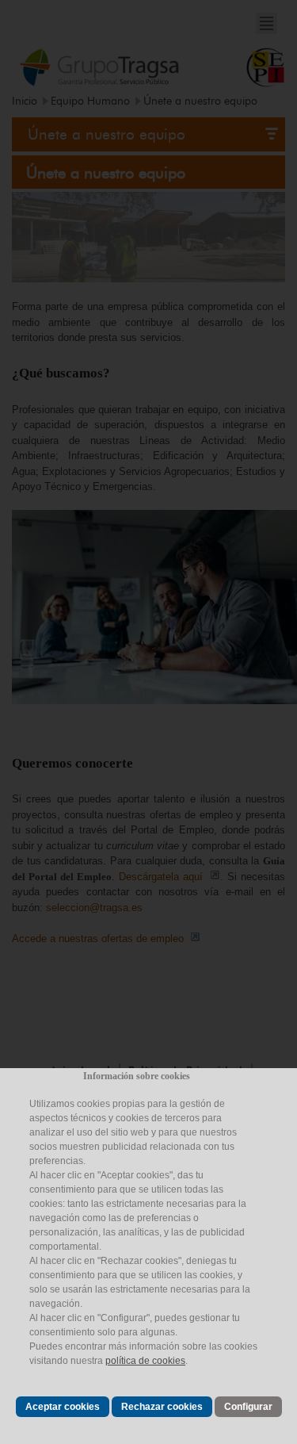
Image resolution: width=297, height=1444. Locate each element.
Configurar (248, 1406)
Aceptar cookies (62, 1406)
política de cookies (145, 1360)
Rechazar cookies (162, 1406)
